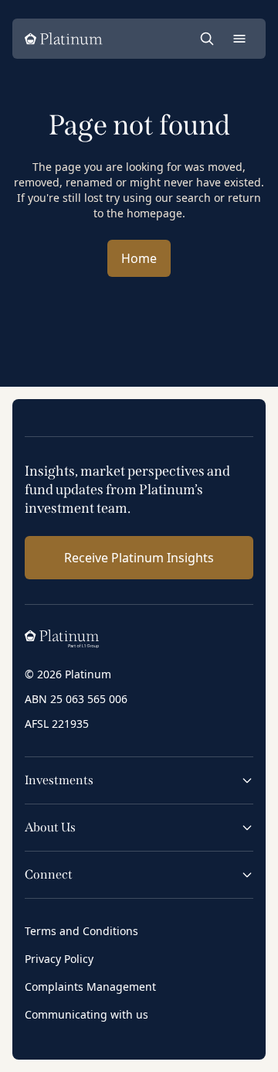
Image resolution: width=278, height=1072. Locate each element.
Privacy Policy (59, 958)
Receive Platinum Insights (139, 557)
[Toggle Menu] (239, 39)
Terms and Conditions (81, 930)
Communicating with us (86, 1014)
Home (139, 258)
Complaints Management (90, 986)
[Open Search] (207, 39)
